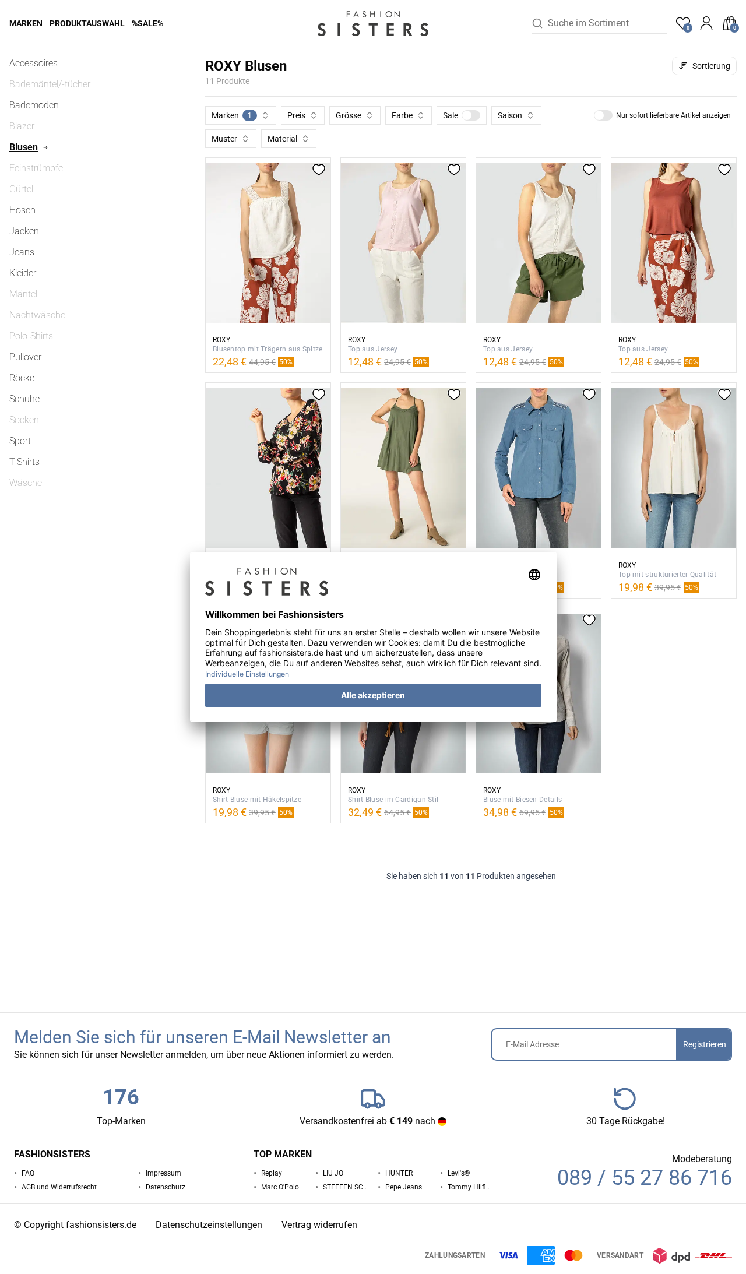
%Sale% (147, 23)
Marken (26, 23)
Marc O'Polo (280, 1187)
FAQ (28, 1173)
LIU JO (333, 1173)
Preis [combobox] (296, 115)
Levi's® (459, 1173)
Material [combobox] (282, 138)
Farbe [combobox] (402, 115)
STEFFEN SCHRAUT (345, 1187)
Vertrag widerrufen (319, 1224)
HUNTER (399, 1173)
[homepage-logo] (373, 23)
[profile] (706, 23)
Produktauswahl (87, 23)
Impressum (163, 1173)
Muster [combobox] (224, 138)
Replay (271, 1173)
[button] (462, 115)
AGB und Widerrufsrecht (59, 1187)
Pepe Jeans (403, 1187)
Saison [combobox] (510, 115)
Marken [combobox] (232, 115)
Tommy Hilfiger (470, 1187)
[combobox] (607, 23)
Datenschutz (165, 1187)
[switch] (471, 115)
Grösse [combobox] (348, 115)
